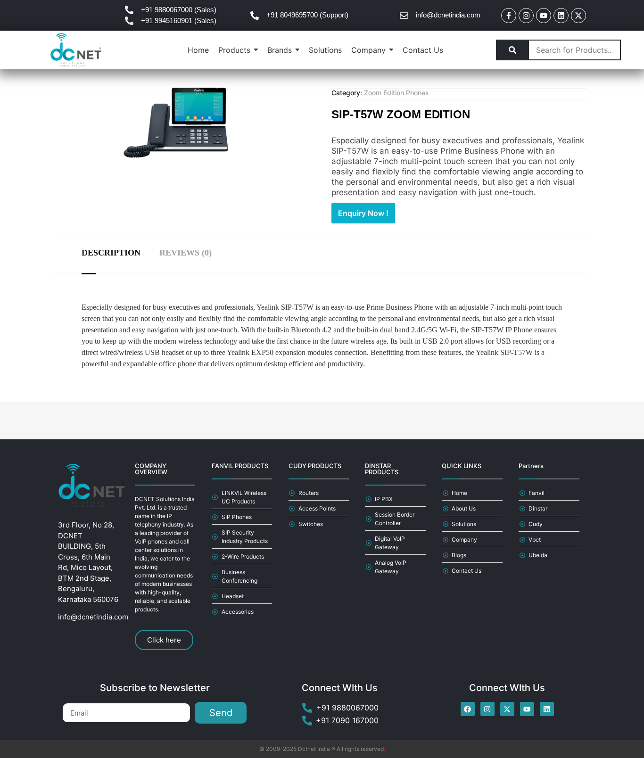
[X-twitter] (578, 15)
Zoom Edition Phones (396, 93)
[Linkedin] (561, 15)
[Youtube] (543, 15)
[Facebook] (468, 709)
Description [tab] (111, 252)
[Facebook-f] (508, 15)
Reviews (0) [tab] (185, 252)
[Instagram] (526, 15)
